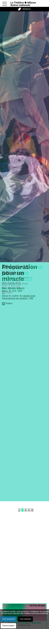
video (9, 303)
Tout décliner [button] (25, 619)
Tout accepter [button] (8, 619)
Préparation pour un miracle (19, 273)
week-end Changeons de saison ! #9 (18, 297)
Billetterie (26, 9)
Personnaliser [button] (8, 626)
